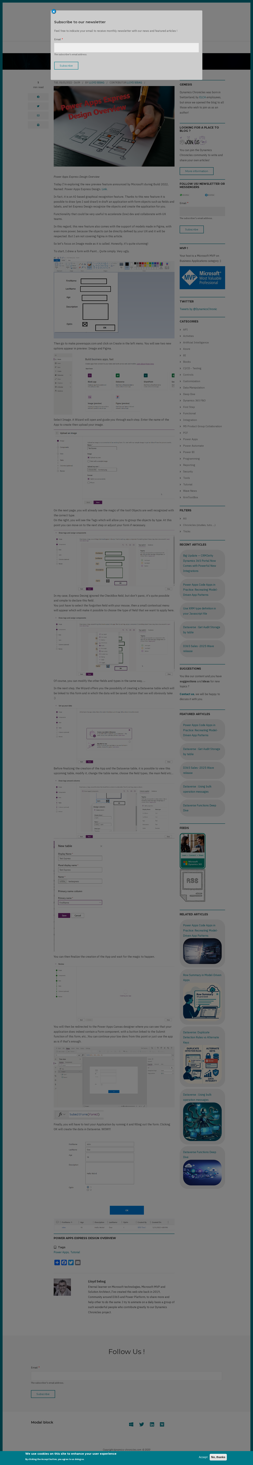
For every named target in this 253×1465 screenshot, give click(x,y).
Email (57, 39)
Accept (203, 1457)
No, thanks (218, 1457)
